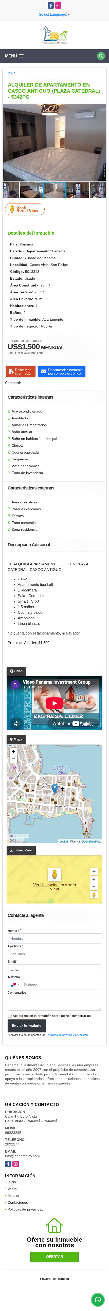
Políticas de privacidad (26, 1209)
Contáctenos (18, 1202)
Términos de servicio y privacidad (67, 1034)
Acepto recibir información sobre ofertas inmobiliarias (52, 1016)
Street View (27, 209)
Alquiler (14, 1196)
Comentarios (17, 992)
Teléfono (15, 977)
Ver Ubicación (46, 885)
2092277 (12, 1144)
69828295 (13, 1133)
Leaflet (64, 841)
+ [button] (13, 751)
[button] (102, 108)
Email (12, 962)
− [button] (13, 759)
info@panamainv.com (22, 1156)
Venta (12, 1189)
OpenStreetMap (91, 841)
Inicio (11, 73)
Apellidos (15, 946)
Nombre (14, 931)
